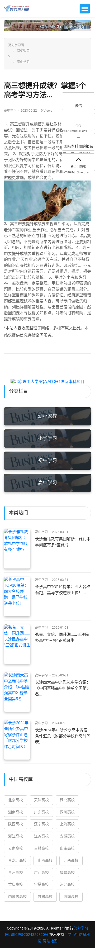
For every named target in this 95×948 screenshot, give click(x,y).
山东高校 (67, 848)
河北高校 (67, 884)
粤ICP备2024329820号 (30, 934)
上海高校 (67, 824)
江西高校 (71, 860)
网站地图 (50, 941)
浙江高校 (15, 836)
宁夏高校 (41, 884)
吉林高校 (41, 848)
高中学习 (23, 62)
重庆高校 (15, 884)
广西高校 (41, 872)
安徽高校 (67, 836)
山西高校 (45, 860)
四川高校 (67, 812)
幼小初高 (23, 50)
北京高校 (15, 800)
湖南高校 (15, 812)
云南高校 (15, 848)
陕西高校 (15, 824)
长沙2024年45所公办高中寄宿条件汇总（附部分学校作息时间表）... (63, 736)
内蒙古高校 (17, 896)
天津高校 (41, 800)
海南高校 (71, 896)
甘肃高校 (45, 896)
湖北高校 (67, 800)
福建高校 (67, 872)
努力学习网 (16, 45)
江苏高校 (41, 836)
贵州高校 (15, 872)
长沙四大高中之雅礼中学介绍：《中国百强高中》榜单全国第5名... (63, 688)
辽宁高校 (41, 824)
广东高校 (41, 812)
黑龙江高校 (17, 860)
